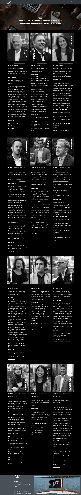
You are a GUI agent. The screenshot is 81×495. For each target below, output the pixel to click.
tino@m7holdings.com (42, 286)
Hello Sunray (23, 181)
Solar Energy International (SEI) (60, 181)
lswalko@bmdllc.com (42, 63)
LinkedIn (16, 488)
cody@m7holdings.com (65, 167)
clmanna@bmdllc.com (19, 286)
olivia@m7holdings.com (42, 393)
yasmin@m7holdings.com (20, 393)
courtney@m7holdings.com (66, 63)
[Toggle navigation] (72, 2)
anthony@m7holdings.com (20, 167)
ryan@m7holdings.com (42, 167)
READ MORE (11, 128)
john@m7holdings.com (64, 286)
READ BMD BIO (34, 132)
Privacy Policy (24, 491)
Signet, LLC (11, 89)
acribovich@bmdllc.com (65, 393)
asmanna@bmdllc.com (19, 63)
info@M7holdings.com (19, 482)
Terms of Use (17, 491)
